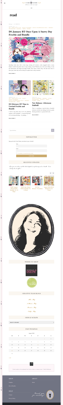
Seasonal (19, 28)
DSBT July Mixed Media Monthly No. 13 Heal (25, 188)
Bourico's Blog (31, 307)
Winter (28, 28)
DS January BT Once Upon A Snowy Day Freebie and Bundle (30, 33)
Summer (34, 100)
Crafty (24, 98)
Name (17, 144)
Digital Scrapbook (26, 27)
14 (37, 344)
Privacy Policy (12, 398)
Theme (24, 28)
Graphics (11, 382)
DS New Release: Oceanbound (37, 187)
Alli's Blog (31, 300)
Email (17, 148)
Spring (47, 99)
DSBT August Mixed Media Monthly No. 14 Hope (14, 189)
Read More (12, 73)
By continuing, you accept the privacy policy (25, 153)
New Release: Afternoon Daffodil (41, 104)
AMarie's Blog (31, 304)
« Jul (10, 357)
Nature (50, 98)
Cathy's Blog (31, 311)
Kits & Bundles (12, 386)
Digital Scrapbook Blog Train (40, 27)
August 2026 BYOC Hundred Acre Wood (49, 188)
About (33, 382)
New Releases (12, 28)
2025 (10, 27)
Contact (10, 395)
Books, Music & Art (16, 27)
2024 (10, 98)
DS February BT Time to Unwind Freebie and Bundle (19, 106)
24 (12, 350)
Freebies (51, 27)
